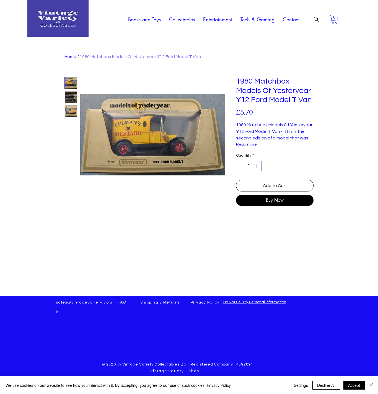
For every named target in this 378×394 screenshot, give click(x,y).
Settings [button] (301, 385)
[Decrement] (240, 166)
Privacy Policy (219, 385)
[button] (144, 19)
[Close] (371, 385)
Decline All (326, 385)
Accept (354, 385)
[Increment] (257, 166)
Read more (246, 144)
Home (70, 57)
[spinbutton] (249, 166)
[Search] (316, 19)
